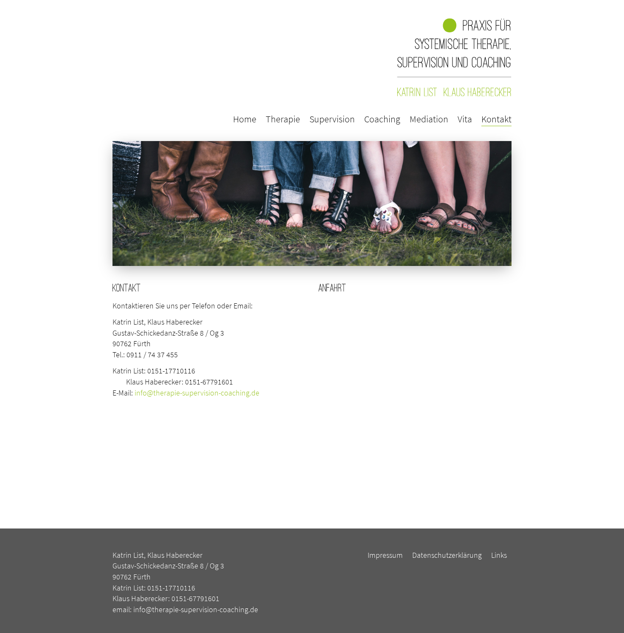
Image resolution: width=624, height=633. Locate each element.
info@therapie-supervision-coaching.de (197, 393)
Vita (465, 119)
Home (244, 119)
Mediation (429, 119)
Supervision (332, 119)
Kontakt (496, 119)
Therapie (283, 119)
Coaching (382, 119)
